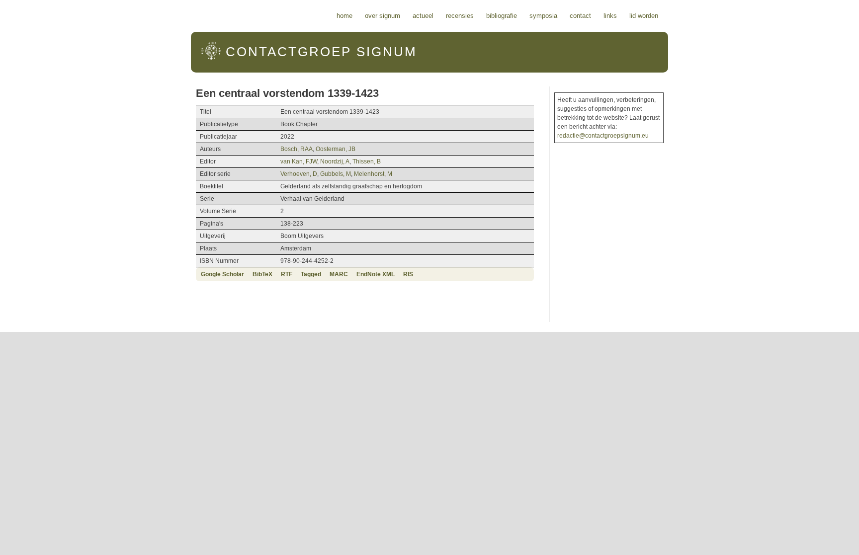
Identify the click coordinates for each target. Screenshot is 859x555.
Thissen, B (366, 161)
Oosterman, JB (335, 149)
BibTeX (262, 274)
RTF (286, 274)
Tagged (311, 274)
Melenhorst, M (373, 173)
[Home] (211, 58)
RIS (408, 274)
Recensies (460, 15)
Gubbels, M (335, 173)
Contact (580, 15)
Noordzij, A (334, 161)
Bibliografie (501, 15)
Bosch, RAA (296, 149)
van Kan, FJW (298, 161)
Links (610, 15)
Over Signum (382, 15)
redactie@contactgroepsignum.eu (603, 135)
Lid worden (643, 15)
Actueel (423, 15)
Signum (321, 52)
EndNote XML (375, 274)
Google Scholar (222, 274)
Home (344, 15)
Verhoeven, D (298, 173)
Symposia (543, 15)
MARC (339, 274)
